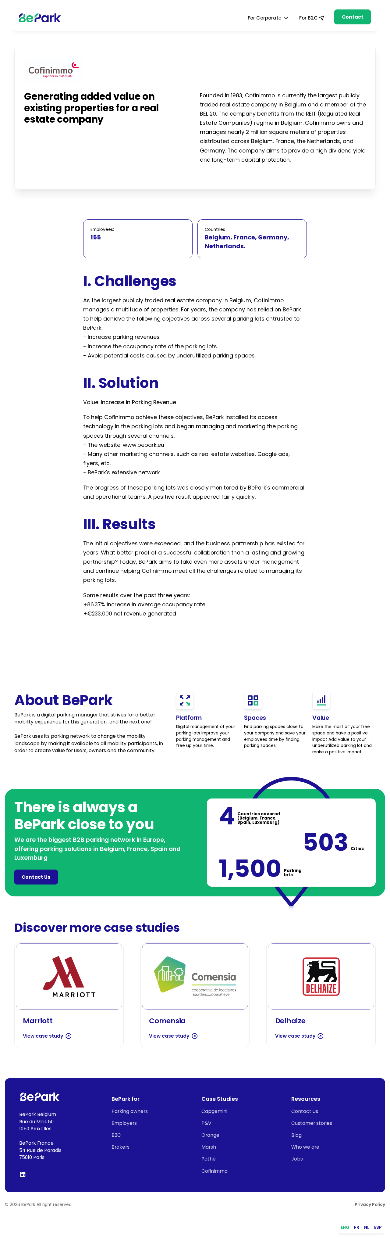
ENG (345, 1227)
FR (356, 1227)
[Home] (40, 17)
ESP (378, 1227)
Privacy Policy (370, 1204)
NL (366, 1227)
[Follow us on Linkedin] (23, 1174)
